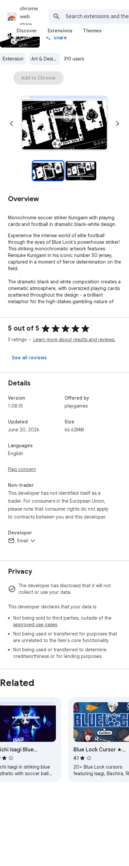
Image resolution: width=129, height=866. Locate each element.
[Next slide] (117, 123)
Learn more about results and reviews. (74, 340)
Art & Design (45, 59)
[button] (64, 123)
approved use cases (35, 625)
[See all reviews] (29, 358)
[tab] (26, 31)
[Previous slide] (11, 123)
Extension (13, 59)
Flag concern (22, 469)
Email (22, 541)
